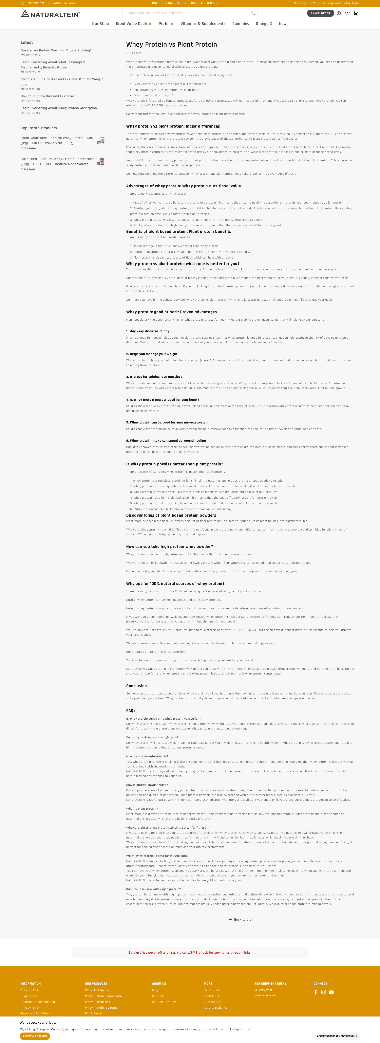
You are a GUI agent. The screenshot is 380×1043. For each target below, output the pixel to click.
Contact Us (211, 996)
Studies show (135, 406)
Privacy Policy (30, 1008)
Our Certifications (164, 1002)
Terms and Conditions (36, 1014)
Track (320, 13)
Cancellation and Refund (38, 1002)
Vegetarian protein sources (164, 899)
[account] (338, 13)
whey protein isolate (206, 674)
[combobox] (190, 13)
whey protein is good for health (206, 320)
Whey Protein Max (97, 1002)
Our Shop (100, 23)
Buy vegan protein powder (225, 904)
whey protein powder (182, 134)
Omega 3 (264, 23)
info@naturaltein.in (63, 3)
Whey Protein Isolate (99, 991)
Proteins (166, 23)
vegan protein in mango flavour (309, 904)
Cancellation (212, 1002)
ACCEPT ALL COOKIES (35, 1036)
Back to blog (243, 919)
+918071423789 (34, 3)
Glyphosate (28, 996)
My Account (211, 991)
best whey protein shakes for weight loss (189, 880)
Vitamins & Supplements (203, 23)
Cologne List (29, 991)
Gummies (240, 23)
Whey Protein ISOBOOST (102, 1008)
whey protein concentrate (263, 674)
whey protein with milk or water (217, 563)
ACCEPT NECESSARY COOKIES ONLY (337, 1036)
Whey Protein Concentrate (103, 996)
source (205, 360)
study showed (142, 447)
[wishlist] (347, 13)
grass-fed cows (210, 800)
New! (283, 23)
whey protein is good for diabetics (251, 338)
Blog (155, 991)
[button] (355, 13)
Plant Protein (94, 1014)
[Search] (253, 13)
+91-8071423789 (263, 990)
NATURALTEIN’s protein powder (165, 105)
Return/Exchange (216, 1008)
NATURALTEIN (250, 617)
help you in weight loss (224, 743)
